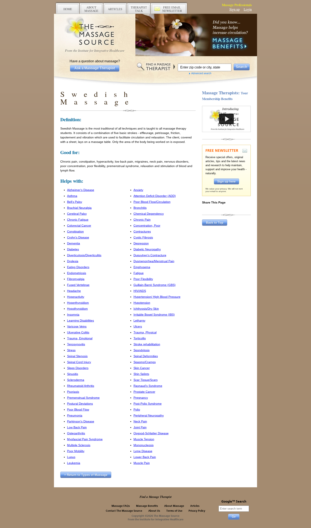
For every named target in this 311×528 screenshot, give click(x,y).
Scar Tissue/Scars (145, 380)
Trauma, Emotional (79, 338)
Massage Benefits (147, 506)
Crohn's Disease (78, 237)
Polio (136, 409)
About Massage (174, 506)
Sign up (234, 9)
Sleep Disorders (77, 368)
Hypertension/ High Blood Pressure (156, 296)
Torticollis (139, 338)
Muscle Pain (141, 463)
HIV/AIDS (139, 291)
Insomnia (73, 314)
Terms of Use (174, 511)
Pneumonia (74, 415)
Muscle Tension (143, 439)
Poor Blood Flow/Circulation (152, 201)
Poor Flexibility (143, 279)
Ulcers (137, 326)
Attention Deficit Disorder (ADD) (154, 196)
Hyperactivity (75, 296)
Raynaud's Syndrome (147, 385)
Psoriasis (73, 391)
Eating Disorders (78, 267)
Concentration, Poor (146, 225)
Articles (195, 506)
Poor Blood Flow (78, 409)
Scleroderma (75, 380)
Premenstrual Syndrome (83, 397)
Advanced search (201, 73)
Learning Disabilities (80, 320)
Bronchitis (140, 207)
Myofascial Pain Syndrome (85, 439)
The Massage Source (94, 31)
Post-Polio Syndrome (147, 403)
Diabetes (73, 249)
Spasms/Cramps (144, 362)
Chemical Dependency (148, 213)
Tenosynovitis (76, 344)
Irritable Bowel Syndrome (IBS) (154, 314)
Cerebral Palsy (77, 213)
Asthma (72, 196)
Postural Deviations (80, 403)
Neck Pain (140, 421)
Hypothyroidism (77, 308)
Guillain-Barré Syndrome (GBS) (154, 285)
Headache (74, 291)
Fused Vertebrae (78, 285)
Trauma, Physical (145, 332)
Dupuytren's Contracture (149, 255)
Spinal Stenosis (77, 356)
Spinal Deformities (145, 356)
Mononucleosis (143, 445)
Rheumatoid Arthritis (80, 385)
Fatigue (138, 273)
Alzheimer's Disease (80, 190)
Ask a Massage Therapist (94, 68)
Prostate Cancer (144, 391)
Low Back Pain (77, 427)
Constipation (75, 231)
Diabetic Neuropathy (147, 249)
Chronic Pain (142, 219)
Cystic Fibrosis (143, 237)
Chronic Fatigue (77, 219)
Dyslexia (72, 261)
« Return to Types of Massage (85, 474)
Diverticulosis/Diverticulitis (84, 255)
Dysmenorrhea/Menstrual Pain (153, 261)
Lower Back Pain (144, 457)
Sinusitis (72, 374)
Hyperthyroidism (78, 302)
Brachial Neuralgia (79, 207)
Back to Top (214, 222)
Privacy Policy (197, 511)
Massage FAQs (120, 506)
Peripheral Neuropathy (148, 415)
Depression (141, 243)
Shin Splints (141, 374)
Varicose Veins (77, 326)
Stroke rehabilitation (146, 344)
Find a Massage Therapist (156, 497)
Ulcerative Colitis (78, 332)
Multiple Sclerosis (78, 445)
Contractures (142, 231)
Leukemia (73, 463)
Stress (71, 350)
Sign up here (226, 181)
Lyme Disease (142, 451)
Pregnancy (140, 397)
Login (248, 9)
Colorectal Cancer (79, 225)
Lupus (71, 457)
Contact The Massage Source (124, 511)
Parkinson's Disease (80, 421)
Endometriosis (76, 273)
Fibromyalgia (75, 279)
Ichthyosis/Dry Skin (146, 308)
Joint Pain (140, 427)
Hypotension (141, 302)
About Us (154, 511)
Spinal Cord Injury (79, 362)
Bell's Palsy (74, 201)
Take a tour (226, 119)
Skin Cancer (141, 368)
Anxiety (138, 190)
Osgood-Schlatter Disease (151, 433)
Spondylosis (141, 350)
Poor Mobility (75, 451)
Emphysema (141, 267)
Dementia (73, 243)
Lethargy (139, 320)
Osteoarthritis (76, 433)
